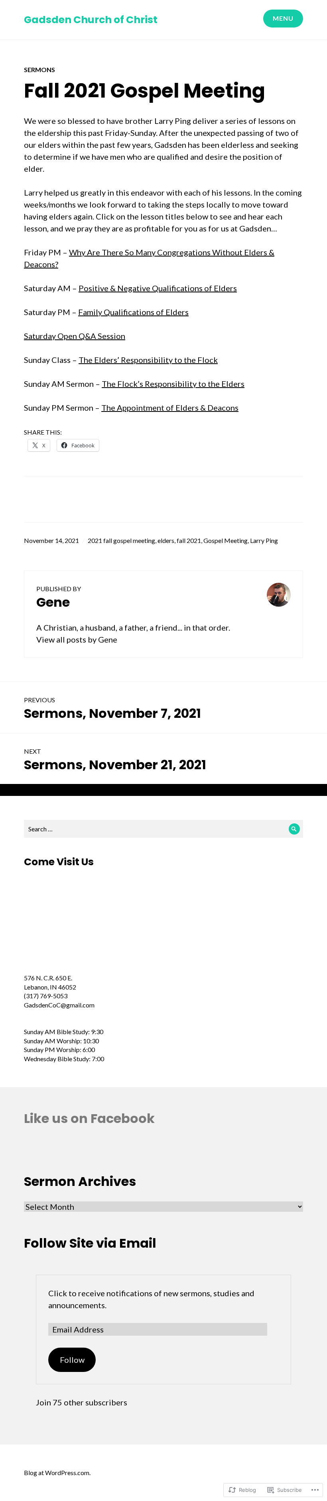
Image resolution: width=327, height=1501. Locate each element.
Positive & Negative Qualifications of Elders (158, 288)
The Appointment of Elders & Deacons (169, 407)
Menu (283, 18)
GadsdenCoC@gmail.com (59, 1005)
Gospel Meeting (225, 540)
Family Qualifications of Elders (133, 312)
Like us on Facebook (89, 1118)
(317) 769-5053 (45, 995)
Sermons (39, 69)
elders (166, 540)
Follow (72, 1359)
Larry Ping (264, 540)
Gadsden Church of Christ (91, 20)
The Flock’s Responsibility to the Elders (173, 383)
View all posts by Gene (76, 639)
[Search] (294, 829)
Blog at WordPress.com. (57, 1472)
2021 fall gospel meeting (121, 540)
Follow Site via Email (90, 1243)
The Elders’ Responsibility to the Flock (148, 359)
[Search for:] (163, 829)
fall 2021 (189, 540)
